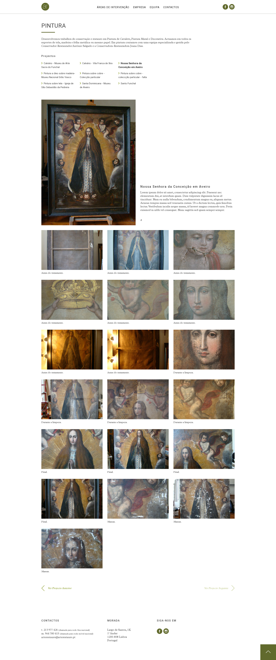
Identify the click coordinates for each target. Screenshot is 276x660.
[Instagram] (232, 7)
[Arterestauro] (45, 10)
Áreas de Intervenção (113, 7)
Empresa (139, 7)
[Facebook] (225, 7)
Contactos (171, 7)
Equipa (154, 7)
